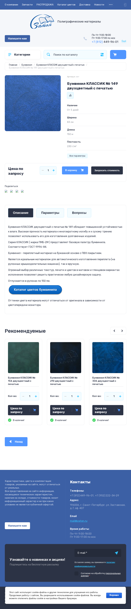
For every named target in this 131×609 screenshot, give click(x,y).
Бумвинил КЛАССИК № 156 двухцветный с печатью (21, 381)
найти (48, 54)
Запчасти (27, 4)
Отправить (116, 553)
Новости (99, 4)
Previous (114, 331)
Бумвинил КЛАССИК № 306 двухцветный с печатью (106, 381)
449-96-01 (105, 42)
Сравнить (70, 95)
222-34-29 (107, 495)
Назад (19, 442)
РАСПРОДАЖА (45, 4)
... (110, 4)
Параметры (50, 213)
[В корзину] (34, 410)
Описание (20, 213)
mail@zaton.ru (78, 520)
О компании (11, 4)
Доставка (84, 4)
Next (122, 331)
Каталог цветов (66, 4)
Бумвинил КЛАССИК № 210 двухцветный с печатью (63, 381)
